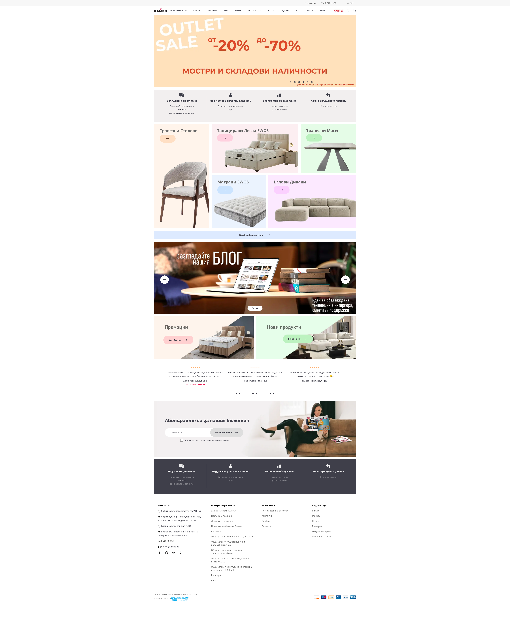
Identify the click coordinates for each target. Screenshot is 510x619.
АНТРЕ (271, 11)
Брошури (216, 575)
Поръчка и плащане (221, 515)
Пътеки (316, 521)
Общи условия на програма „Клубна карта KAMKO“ (230, 560)
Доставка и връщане (222, 521)
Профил (266, 521)
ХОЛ (226, 11)
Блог (213, 580)
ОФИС (298, 11)
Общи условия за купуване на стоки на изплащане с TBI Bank (231, 568)
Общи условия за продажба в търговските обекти (226, 552)
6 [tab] (312, 82)
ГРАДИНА (284, 11)
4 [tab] (303, 82)
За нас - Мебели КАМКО (223, 510)
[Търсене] (348, 10)
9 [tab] (270, 393)
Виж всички (175, 340)
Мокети (316, 515)
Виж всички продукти (251, 235)
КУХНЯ (196, 11)
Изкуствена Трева (321, 531)
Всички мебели (179, 11)
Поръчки (266, 526)
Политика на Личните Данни (226, 526)
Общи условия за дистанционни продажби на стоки (228, 543)
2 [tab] (295, 82)
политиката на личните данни (214, 440)
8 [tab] (265, 393)
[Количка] (354, 10)
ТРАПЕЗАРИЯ (211, 11)
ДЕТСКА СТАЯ (255, 11)
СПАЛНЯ (238, 11)
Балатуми (317, 526)
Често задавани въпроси (275, 510)
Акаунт (350, 3)
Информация (310, 3)
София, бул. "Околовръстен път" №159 (181, 510)
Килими (316, 510)
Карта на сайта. (190, 594)
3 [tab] (299, 82)
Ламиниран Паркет (322, 536)
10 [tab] (274, 393)
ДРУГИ (310, 11)
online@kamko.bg (170, 546)
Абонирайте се (223, 432)
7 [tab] (261, 393)
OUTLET (323, 11)
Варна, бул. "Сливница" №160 (176, 525)
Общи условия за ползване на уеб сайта (232, 536)
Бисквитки (216, 531)
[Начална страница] (160, 10)
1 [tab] (290, 82)
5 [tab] (307, 82)
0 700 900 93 (330, 3)
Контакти (267, 515)
